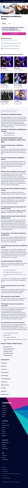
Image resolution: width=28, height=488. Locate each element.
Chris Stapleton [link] (4, 375)
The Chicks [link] (3, 388)
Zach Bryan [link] (3, 366)
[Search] (25, 4)
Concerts (7, 110)
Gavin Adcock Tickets (8, 353)
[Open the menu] (2, 4)
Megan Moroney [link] (5, 394)
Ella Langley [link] (4, 363)
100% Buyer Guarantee (16, 1)
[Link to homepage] (14, 4)
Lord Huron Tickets (8, 346)
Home (2, 110)
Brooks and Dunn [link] (5, 385)
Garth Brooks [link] (4, 381)
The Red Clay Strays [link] (5, 378)
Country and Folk (14, 110)
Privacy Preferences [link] (6, 477)
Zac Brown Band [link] (5, 372)
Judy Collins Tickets (8, 351)
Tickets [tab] (4, 23)
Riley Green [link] (3, 391)
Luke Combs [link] (4, 369)
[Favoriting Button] (26, 7)
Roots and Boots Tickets (9, 348)
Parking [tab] (10, 23)
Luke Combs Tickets (8, 355)
